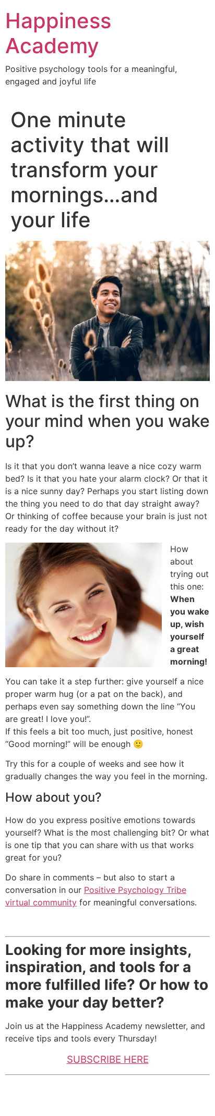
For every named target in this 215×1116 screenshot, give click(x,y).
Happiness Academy (58, 33)
